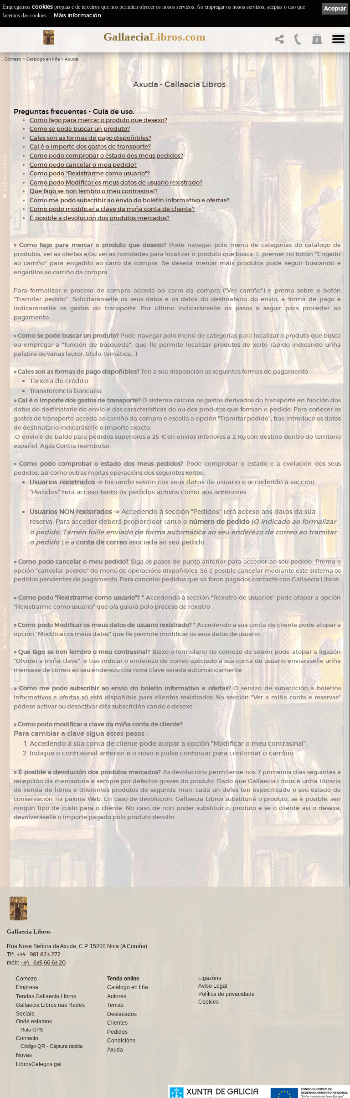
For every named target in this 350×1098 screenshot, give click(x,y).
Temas (115, 1005)
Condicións (121, 1040)
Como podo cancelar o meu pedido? (83, 165)
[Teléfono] (297, 41)
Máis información (77, 15)
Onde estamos (34, 1021)
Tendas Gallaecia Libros (46, 996)
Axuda (71, 59)
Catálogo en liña (43, 59)
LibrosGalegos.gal (39, 1064)
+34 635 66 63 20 (43, 962)
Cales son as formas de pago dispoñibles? (90, 138)
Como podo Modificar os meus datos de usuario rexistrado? (116, 182)
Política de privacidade (226, 994)
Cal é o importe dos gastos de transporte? (90, 146)
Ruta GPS (32, 1029)
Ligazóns (209, 978)
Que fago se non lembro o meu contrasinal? (94, 191)
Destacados (122, 1014)
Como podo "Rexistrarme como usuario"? (90, 173)
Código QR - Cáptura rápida (51, 1046)
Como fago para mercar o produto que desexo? (98, 120)
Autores (116, 996)
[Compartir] (278, 41)
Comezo (13, 59)
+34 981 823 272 (39, 954)
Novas (24, 1055)
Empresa (27, 987)
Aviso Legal (212, 986)
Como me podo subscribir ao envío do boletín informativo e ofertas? (129, 200)
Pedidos (117, 1032)
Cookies (208, 1002)
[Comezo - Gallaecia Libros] (48, 37)
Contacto (27, 1038)
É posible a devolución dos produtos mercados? (100, 218)
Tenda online (123, 978)
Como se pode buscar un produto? (80, 129)
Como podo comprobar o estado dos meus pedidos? (106, 155)
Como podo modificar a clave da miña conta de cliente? (112, 209)
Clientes (117, 1023)
